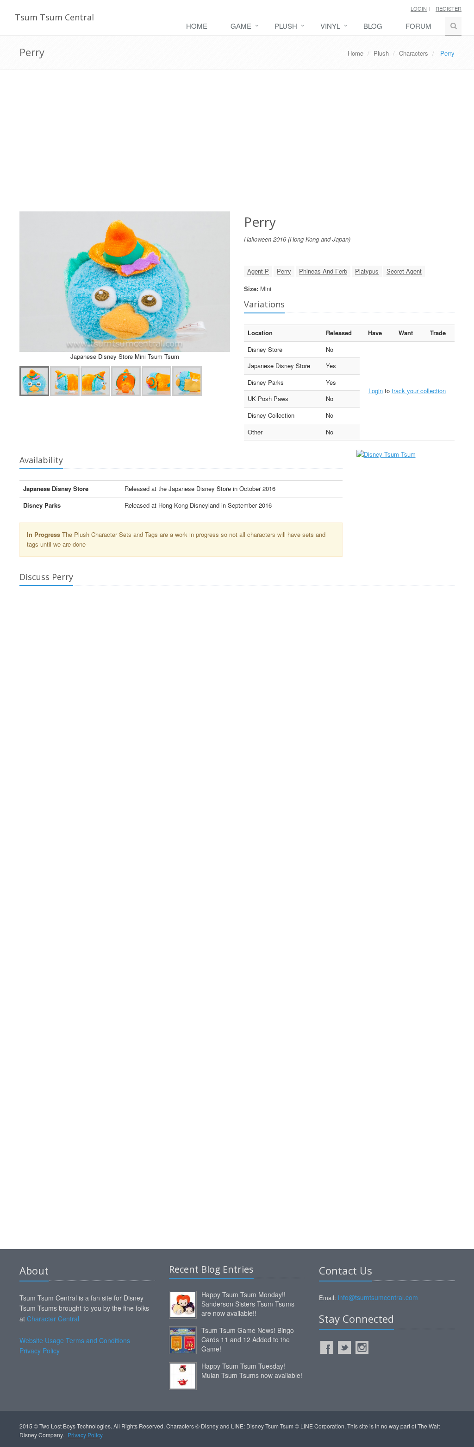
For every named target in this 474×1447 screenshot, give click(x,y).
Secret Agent (404, 271)
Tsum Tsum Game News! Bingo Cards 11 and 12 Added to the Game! (247, 1339)
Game (241, 26)
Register (449, 8)
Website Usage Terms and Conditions (74, 1340)
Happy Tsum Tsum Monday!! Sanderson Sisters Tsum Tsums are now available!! (247, 1304)
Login (419, 8)
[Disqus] (237, 723)
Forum (418, 26)
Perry (284, 271)
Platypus (367, 271)
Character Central (53, 1318)
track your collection (419, 390)
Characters (413, 53)
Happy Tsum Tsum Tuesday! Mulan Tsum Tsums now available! (251, 1370)
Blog (372, 26)
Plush (285, 26)
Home (196, 26)
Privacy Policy (39, 1350)
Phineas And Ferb (323, 271)
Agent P (258, 271)
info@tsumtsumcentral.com (378, 1297)
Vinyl (330, 26)
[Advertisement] (237, 144)
